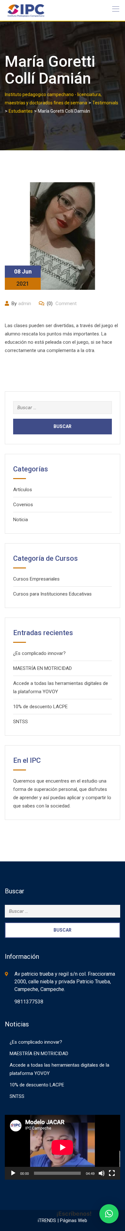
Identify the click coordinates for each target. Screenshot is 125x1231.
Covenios (23, 504)
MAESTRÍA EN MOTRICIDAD (42, 668)
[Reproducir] (13, 1173)
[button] (109, 1213)
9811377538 (28, 1002)
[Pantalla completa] (112, 1173)
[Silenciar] (101, 1173)
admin (24, 303)
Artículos (22, 489)
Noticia (20, 519)
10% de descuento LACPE (40, 706)
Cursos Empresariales (36, 579)
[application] (62, 1147)
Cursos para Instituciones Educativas (52, 594)
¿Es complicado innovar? (39, 653)
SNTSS (20, 721)
